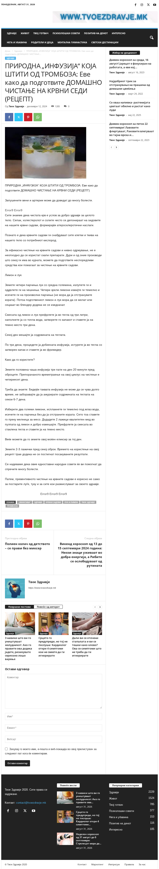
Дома (7, 50)
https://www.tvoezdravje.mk (42, 588)
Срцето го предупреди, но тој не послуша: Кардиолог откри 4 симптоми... (87, 818)
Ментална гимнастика (72, 42)
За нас (142, 864)
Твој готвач (40, 33)
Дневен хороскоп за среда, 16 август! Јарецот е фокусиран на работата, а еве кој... (130, 63)
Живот (25, 33)
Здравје (12, 33)
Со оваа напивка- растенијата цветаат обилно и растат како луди (129, 106)
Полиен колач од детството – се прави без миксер (27, 546)
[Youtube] (154, 5)
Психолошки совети (66, 33)
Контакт (82, 864)
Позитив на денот (96, 33)
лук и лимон (71, 502)
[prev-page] (95, 607)
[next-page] (100, 607)
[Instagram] (141, 5)
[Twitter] (148, 5)
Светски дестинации (104, 42)
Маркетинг (97, 864)
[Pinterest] (28, 117)
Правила (129, 864)
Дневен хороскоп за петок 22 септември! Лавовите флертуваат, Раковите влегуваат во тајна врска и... (131, 129)
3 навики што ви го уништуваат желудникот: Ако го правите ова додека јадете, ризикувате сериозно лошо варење (18, 648)
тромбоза (12, 506)
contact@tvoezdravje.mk (31, 802)
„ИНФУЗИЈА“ (24, 502)
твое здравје (88, 502)
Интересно (118, 33)
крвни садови (53, 502)
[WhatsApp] (38, 117)
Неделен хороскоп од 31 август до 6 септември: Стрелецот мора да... (88, 838)
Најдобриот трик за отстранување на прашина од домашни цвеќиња (129, 84)
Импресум (114, 864)
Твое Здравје (16, 106)
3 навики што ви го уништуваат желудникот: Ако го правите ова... (88, 797)
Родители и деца (42, 42)
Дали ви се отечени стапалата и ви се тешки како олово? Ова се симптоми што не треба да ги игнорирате (86, 646)
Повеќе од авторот (48, 606)
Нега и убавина (17, 42)
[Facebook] (135, 5)
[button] (151, 37)
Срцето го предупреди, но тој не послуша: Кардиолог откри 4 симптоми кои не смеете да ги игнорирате (53, 646)
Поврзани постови (19, 606)
